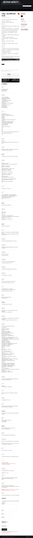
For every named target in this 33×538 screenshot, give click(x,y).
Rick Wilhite (5, 71)
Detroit (10, 70)
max (2, 418)
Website (3, 517)
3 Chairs (4, 70)
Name (3, 510)
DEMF (8, 70)
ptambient (3, 426)
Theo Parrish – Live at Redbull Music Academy (15, 80)
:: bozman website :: (11, 2)
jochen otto (3, 302)
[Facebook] (22, 16)
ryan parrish (6, 472)
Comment (3, 503)
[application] (10, 59)
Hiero (27, 536)
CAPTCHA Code (4, 526)
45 (18, 13)
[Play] (2, 59)
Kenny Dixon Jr (13, 70)
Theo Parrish (9, 71)
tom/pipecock (3, 411)
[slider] (18, 59)
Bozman (10, 17)
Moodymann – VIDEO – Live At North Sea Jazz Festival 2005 (6, 80)
